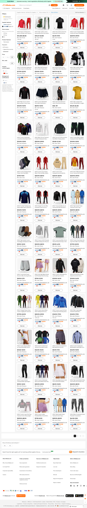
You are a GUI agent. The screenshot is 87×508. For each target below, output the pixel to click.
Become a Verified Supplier (76, 474)
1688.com (29, 501)
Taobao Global (49, 501)
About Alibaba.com (7, 458)
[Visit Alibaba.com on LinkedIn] (74, 485)
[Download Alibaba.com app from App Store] (70, 495)
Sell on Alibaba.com (74, 462)
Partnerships (73, 478)
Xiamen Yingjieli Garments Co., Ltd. (59, 75)
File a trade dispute (57, 470)
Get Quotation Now (46, 452)
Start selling (72, 466)
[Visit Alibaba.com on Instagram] (81, 485)
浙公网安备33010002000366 (65, 506)
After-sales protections (24, 474)
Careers (4, 474)
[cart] (68, 5)
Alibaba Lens (7, 495)
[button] (49, 5)
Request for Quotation (41, 466)
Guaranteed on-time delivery (26, 470)
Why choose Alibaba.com (8, 462)
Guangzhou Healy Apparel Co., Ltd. (24, 41)
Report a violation (57, 482)
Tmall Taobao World (37, 501)
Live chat (55, 466)
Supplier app (42, 495)
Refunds (55, 474)
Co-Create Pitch (6, 466)
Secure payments (23, 462)
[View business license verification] (55, 506)
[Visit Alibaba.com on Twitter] (77, 485)
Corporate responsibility (8, 470)
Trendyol (58, 501)
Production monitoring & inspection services (25, 479)
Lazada (43, 501)
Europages (63, 501)
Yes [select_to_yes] (5, 445)
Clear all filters (54, 12)
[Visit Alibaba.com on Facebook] (71, 485)
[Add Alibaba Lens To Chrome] (20, 495)
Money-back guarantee (24, 466)
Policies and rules (23, 483)
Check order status (74, 470)
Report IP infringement (58, 478)
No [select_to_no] (10, 445)
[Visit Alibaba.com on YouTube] (84, 485)
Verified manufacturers (41, 462)
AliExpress (24, 501)
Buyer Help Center (57, 462)
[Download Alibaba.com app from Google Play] (79, 495)
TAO (54, 501)
